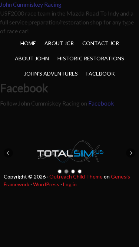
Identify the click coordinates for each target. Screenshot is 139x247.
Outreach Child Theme (76, 176)
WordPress (46, 184)
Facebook (101, 103)
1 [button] (59, 171)
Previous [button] (8, 152)
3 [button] (73, 171)
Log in (70, 184)
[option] (69, 152)
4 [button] (79, 171)
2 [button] (66, 171)
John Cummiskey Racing (31, 4)
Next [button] (130, 152)
